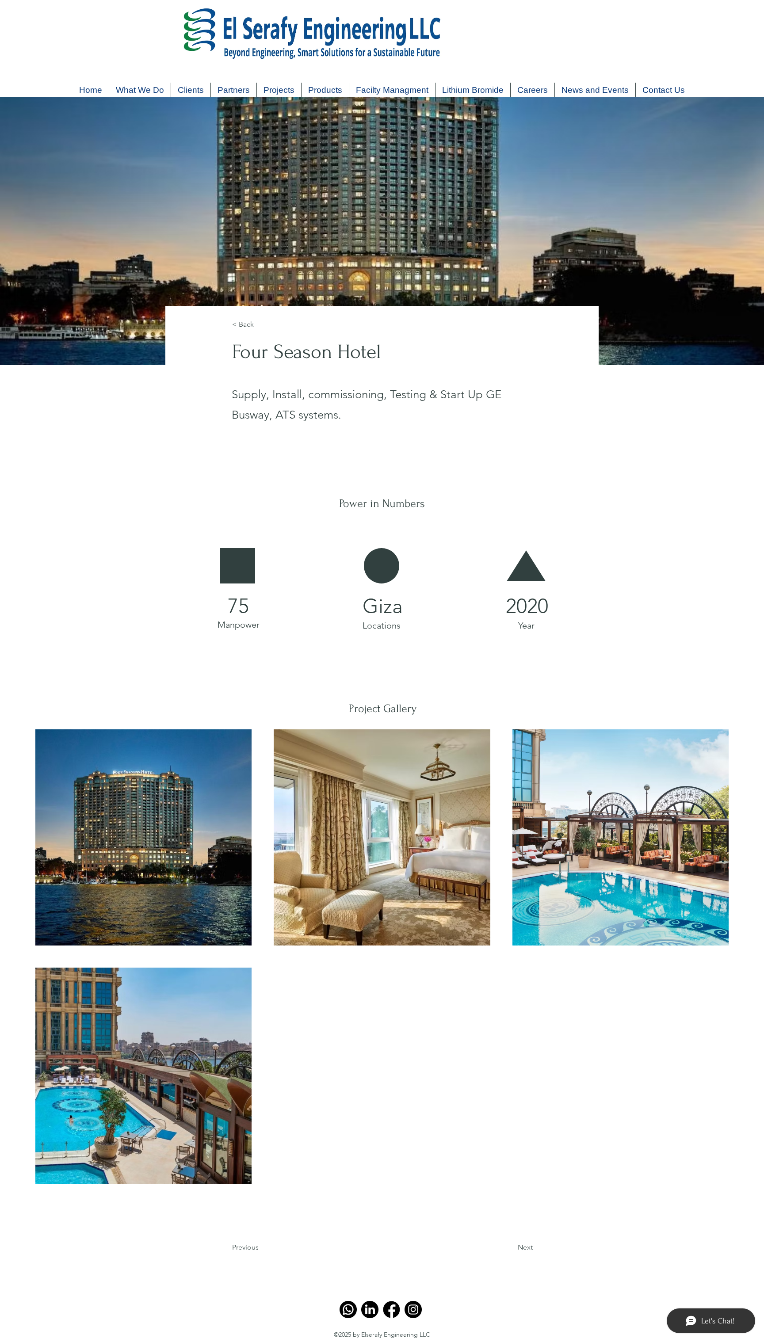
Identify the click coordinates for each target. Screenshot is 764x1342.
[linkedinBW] (369, 1309)
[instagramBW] (413, 1309)
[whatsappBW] (348, 1309)
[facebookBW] (391, 1309)
